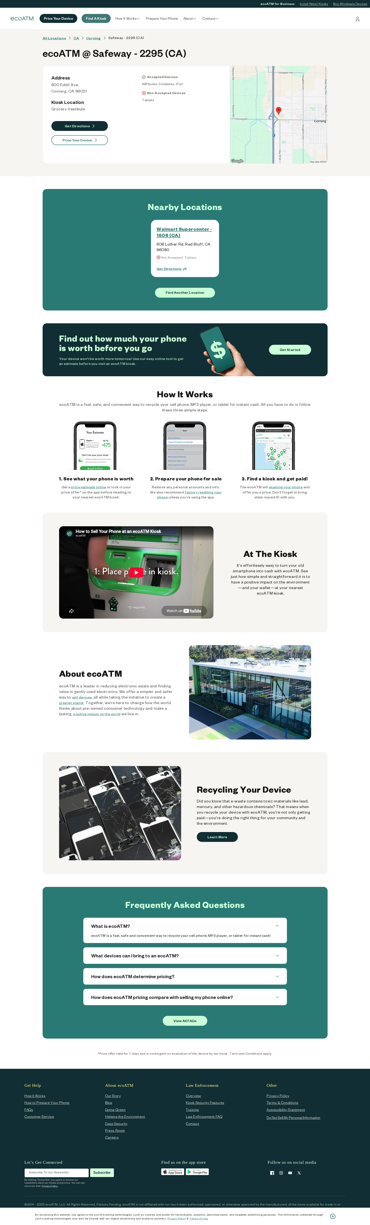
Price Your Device (77, 140)
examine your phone (286, 487)
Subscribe (101, 1172)
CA (76, 38)
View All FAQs (185, 1020)
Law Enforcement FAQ (204, 1116)
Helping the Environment (125, 1116)
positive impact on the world (97, 714)
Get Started (290, 349)
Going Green (115, 1109)
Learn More (217, 837)
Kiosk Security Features (205, 1102)
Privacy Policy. (50, 1186)
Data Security (116, 1123)
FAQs (28, 1109)
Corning (93, 38)
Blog (108, 1102)
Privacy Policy (176, 1218)
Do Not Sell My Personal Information (293, 1117)
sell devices (82, 697)
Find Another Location (185, 292)
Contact (192, 1123)
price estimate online (88, 487)
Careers (112, 1137)
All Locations (54, 38)
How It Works (34, 1095)
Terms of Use (198, 1218)
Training (192, 1109)
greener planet (71, 702)
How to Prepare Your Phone (47, 1102)
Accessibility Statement (286, 1109)
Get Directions (77, 126)
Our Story (113, 1095)
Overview (193, 1095)
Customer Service (39, 1116)
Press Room (115, 1130)
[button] (128, 18)
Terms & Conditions (282, 1102)
